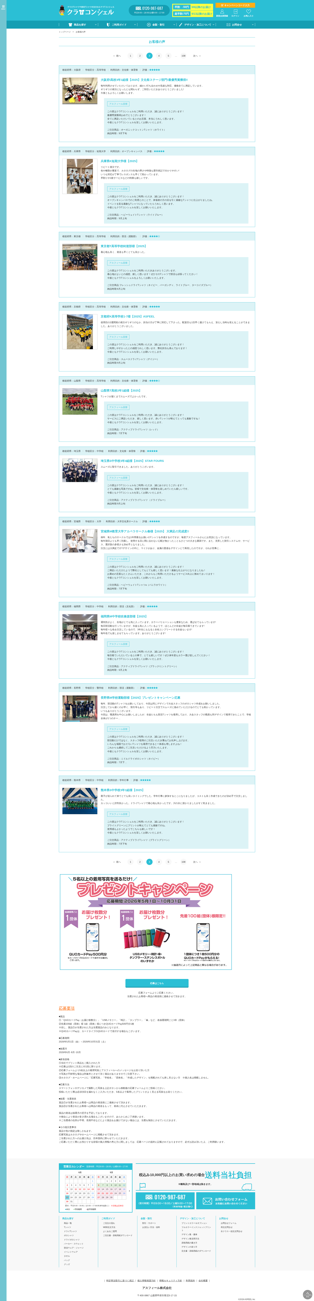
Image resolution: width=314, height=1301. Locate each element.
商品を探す (80, 24)
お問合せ (237, 24)
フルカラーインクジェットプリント (196, 1228)
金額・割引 (158, 24)
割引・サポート (149, 1223)
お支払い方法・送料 (151, 1227)
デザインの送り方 (189, 1247)
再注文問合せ (227, 1227)
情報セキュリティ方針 (170, 1280)
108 (183, 55)
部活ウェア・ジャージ (74, 1248)
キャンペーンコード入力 (237, 5)
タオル (67, 1256)
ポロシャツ (69, 1235)
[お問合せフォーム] (225, 1207)
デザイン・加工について (197, 24)
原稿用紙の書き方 (189, 1243)
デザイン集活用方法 (190, 1239)
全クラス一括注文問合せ (231, 1231)
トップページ (65, 32)
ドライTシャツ (70, 1231)
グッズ (67, 1264)
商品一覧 (68, 1223)
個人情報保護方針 (146, 1280)
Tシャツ (67, 1227)
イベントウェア (71, 1252)
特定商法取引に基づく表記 (120, 1280)
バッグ (67, 1260)
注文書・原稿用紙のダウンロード (196, 1251)
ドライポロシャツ (72, 1240)
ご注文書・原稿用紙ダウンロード (117, 1235)
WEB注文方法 (109, 1227)
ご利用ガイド (119, 24)
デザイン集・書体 (189, 1234)
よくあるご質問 (110, 1231)
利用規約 (190, 1280)
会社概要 (203, 1280)
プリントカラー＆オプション (194, 1223)
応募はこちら (157, 983)
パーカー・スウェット (74, 1244)
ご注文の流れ (109, 1223)
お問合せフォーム (228, 1223)
